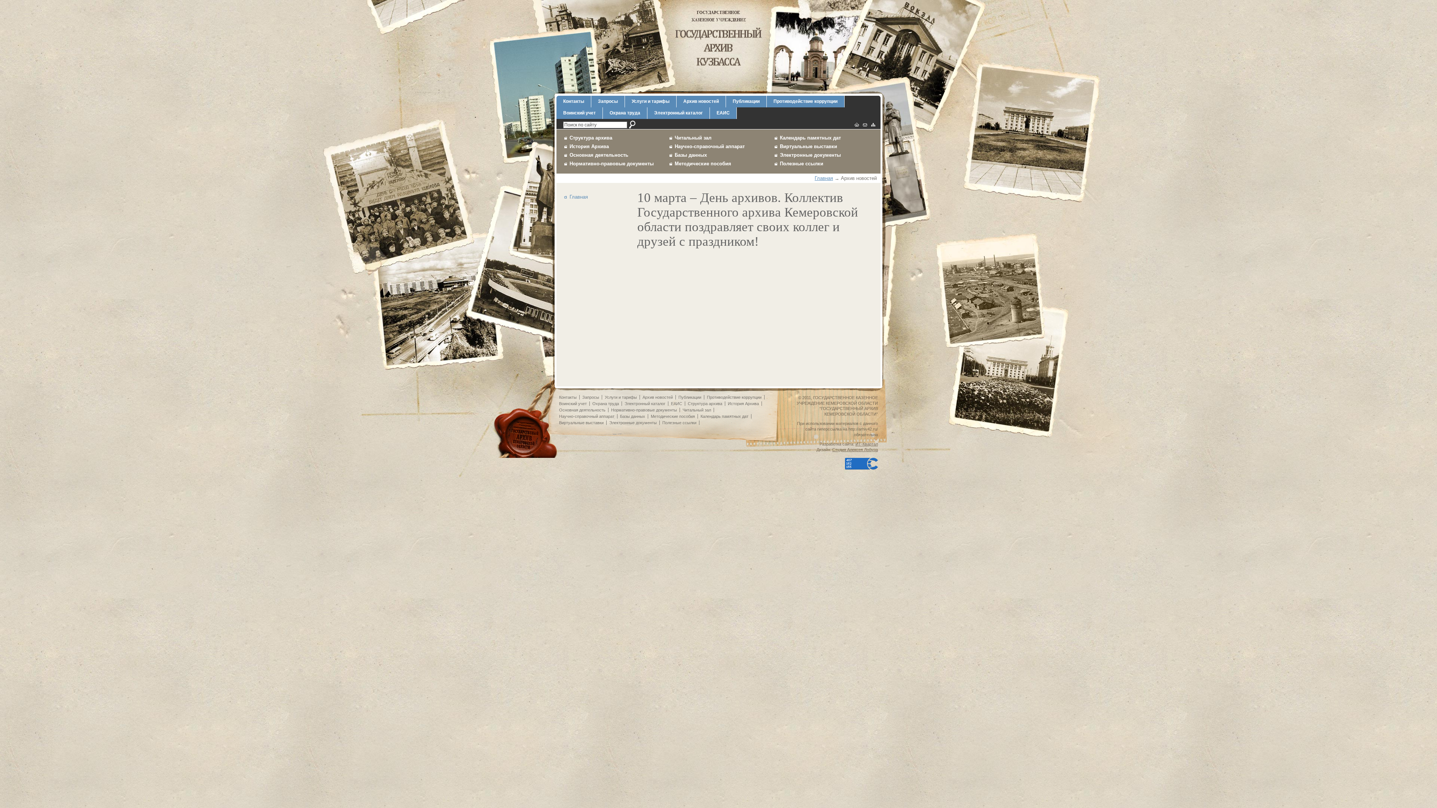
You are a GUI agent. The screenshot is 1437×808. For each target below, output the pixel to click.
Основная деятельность (599, 155)
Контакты (573, 101)
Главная (824, 178)
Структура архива (591, 138)
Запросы (608, 101)
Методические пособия (703, 163)
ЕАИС (723, 113)
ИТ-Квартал (866, 444)
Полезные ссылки (801, 163)
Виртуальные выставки (808, 146)
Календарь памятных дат (810, 138)
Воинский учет (579, 113)
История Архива (589, 146)
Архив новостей (701, 101)
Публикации (746, 101)
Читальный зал (693, 138)
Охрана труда (625, 113)
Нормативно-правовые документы (612, 163)
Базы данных (691, 155)
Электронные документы (810, 155)
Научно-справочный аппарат (710, 146)
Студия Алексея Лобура (855, 449)
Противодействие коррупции (806, 101)
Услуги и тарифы (650, 101)
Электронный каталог (678, 113)
